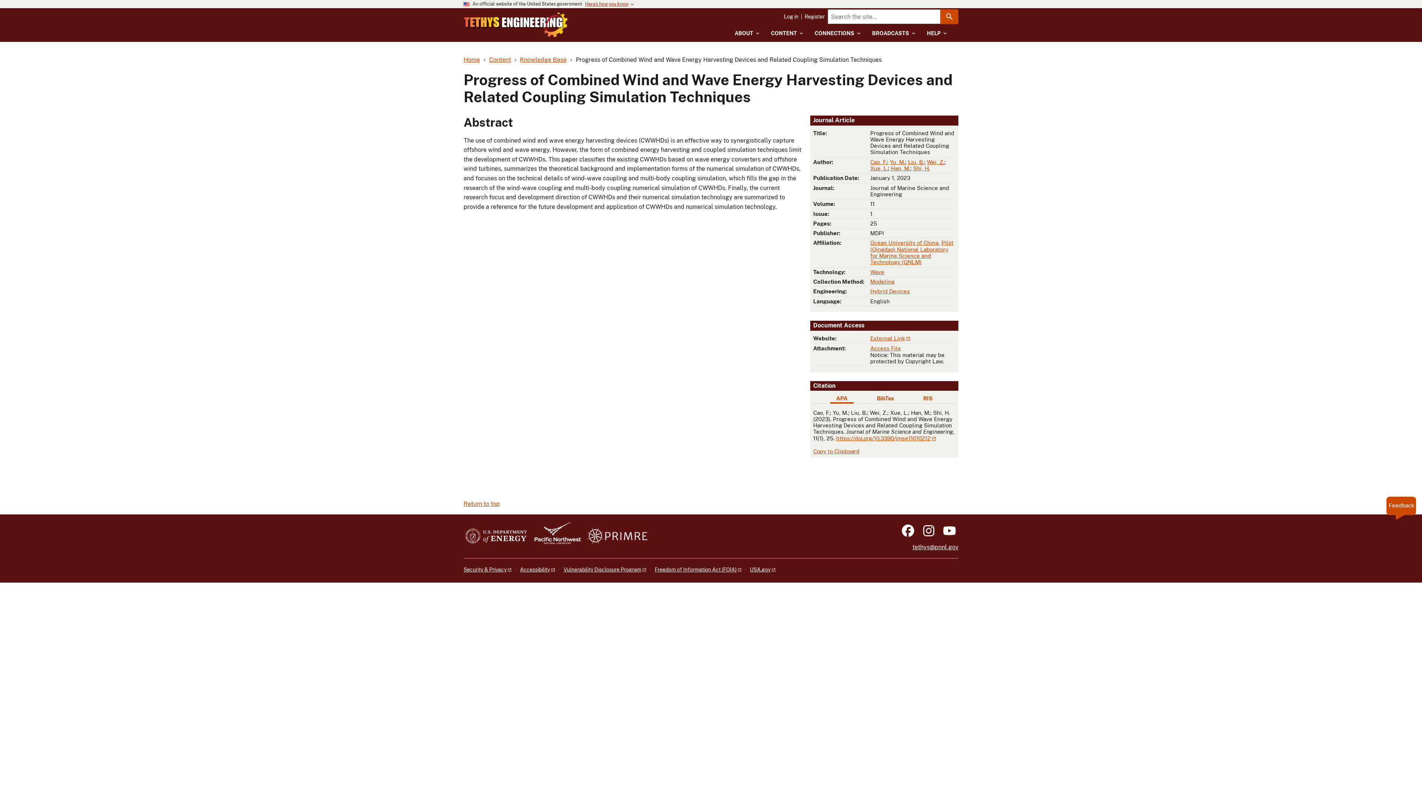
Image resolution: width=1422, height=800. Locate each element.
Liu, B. (916, 162)
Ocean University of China (904, 243)
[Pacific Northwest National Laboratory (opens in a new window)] (554, 536)
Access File (885, 348)
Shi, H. (921, 168)
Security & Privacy (485, 570)
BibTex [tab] (885, 398)
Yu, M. (897, 162)
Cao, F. (878, 162)
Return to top (482, 503)
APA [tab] (842, 398)
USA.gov (760, 570)
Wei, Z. (935, 162)
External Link (887, 338)
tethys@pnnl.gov (935, 547)
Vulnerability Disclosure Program (602, 570)
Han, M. (900, 168)
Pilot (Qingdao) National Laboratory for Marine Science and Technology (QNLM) (912, 252)
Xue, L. (879, 168)
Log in (791, 16)
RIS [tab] (927, 398)
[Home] (516, 24)
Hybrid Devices (890, 291)
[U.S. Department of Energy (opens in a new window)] (496, 536)
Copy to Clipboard (836, 451)
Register (815, 16)
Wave (877, 272)
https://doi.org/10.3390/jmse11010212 (883, 438)
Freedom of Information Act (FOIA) (696, 570)
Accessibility (535, 570)
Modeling (882, 282)
